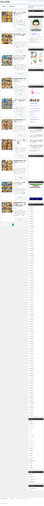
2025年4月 (32, 245)
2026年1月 (32, 223)
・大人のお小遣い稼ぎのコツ (34, 119)
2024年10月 (32, 260)
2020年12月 (32, 373)
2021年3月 (32, 365)
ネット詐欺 (32, 435)
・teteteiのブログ (32, 114)
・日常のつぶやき (33, 121)
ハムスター (32, 438)
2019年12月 (32, 402)
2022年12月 (32, 314)
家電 (30, 455)
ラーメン (15, 62)
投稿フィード (32, 476)
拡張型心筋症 (32, 460)
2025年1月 (32, 253)
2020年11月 (32, 375)
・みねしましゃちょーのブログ (35, 108)
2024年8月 (32, 265)
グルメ (31, 433)
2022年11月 (32, 316)
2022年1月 (32, 341)
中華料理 (31, 448)
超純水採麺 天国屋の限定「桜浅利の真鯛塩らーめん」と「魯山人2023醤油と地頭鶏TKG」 (19, 204)
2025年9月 (32, 233)
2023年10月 (32, 289)
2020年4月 (32, 392)
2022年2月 (32, 338)
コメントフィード (33, 479)
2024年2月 (32, 280)
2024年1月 (32, 282)
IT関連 (31, 421)
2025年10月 (32, 231)
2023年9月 (32, 292)
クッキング (32, 428)
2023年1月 (32, 311)
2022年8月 (32, 324)
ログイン (31, 474)
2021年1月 (32, 370)
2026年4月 (32, 216)
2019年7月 (32, 414)
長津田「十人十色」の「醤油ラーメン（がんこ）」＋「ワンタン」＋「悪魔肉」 (19, 141)
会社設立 (31, 450)
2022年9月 (32, 321)
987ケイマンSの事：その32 (34, 150)
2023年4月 (32, 304)
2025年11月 (32, 228)
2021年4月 (32, 363)
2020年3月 (32, 395)
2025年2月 (32, 250)
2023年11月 (32, 287)
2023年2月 (32, 309)
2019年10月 (32, 407)
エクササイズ (32, 426)
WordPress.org (32, 481)
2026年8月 (32, 206)
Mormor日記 (5, 2)
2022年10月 (32, 319)
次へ (24, 224)
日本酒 (31, 462)
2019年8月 (32, 412)
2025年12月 (32, 226)
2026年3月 (32, 218)
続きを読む (21, 29)
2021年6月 (32, 358)
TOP (5, 498)
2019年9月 (32, 409)
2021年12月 (32, 343)
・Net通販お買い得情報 (33, 103)
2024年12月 (32, 255)
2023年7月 (32, 297)
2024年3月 (32, 277)
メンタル (31, 440)
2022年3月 (32, 336)
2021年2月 (32, 368)
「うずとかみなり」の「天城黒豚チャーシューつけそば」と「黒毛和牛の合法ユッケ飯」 (19, 57)
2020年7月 (32, 385)
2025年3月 (32, 248)
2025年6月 (32, 240)
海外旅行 (31, 467)
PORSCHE (32, 423)
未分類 (31, 465)
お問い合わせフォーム (33, 488)
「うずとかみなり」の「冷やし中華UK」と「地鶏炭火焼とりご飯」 (19, 101)
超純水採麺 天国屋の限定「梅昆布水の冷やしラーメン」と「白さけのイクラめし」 (19, 80)
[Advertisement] (36, 77)
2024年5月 (32, 272)
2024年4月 (32, 275)
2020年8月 (32, 382)
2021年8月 (32, 353)
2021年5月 (32, 360)
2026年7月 (32, 209)
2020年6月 (32, 387)
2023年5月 (32, 302)
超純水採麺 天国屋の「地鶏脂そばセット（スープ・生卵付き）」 (19, 36)
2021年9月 (32, 351)
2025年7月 (32, 238)
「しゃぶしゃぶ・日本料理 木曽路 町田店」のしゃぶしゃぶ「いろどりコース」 (36, 131)
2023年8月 (32, 294)
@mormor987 (34, 33)
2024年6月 (32, 270)
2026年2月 (32, 221)
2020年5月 (32, 390)
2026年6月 (32, 211)
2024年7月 (32, 267)
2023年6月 (32, 299)
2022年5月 (32, 331)
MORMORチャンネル (36, 34)
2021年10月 (32, 348)
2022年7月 (32, 326)
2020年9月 (32, 380)
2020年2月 (32, 397)
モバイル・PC (32, 443)
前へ (4, 224)
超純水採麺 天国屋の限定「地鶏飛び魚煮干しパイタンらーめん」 (19, 162)
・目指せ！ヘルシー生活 (34, 105)
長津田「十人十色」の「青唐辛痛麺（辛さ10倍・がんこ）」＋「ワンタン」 (19, 14)
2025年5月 (32, 243)
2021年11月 (32, 346)
